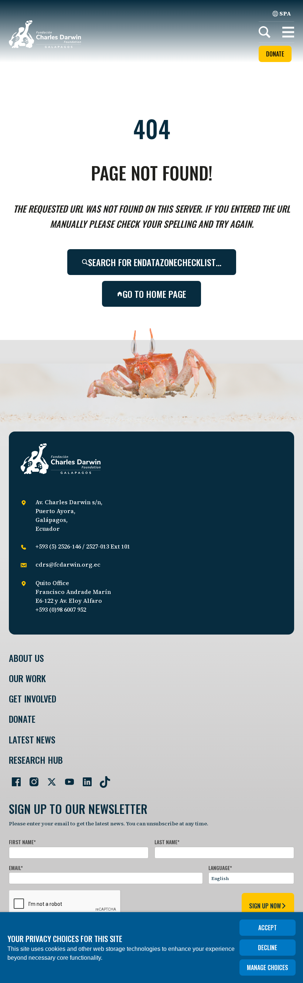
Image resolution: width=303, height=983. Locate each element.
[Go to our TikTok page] (102, 778)
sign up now (265, 905)
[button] (288, 32)
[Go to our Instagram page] (31, 778)
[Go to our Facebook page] (13, 778)
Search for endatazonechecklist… (154, 262)
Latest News (32, 739)
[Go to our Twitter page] (48, 778)
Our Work (27, 678)
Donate (275, 53)
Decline (267, 947)
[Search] (264, 32)
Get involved (32, 698)
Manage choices (267, 967)
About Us (26, 658)
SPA (285, 13)
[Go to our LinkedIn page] (84, 778)
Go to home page (154, 293)
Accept (267, 927)
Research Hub (36, 760)
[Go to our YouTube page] (66, 778)
